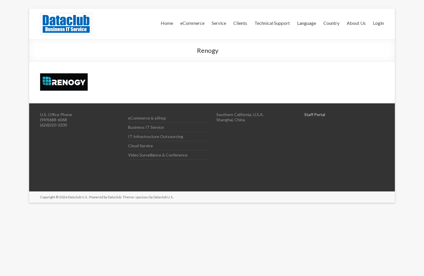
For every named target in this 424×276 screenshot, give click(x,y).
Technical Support (272, 23)
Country (331, 23)
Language (306, 23)
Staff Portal (314, 114)
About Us (356, 23)
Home (167, 23)
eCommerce (192, 23)
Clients (240, 23)
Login (378, 23)
